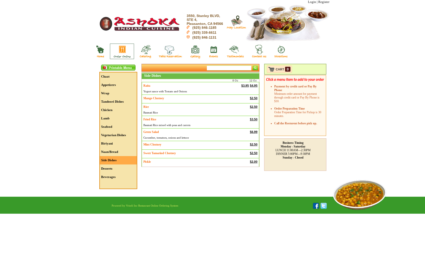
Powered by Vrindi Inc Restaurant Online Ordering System (145, 205)
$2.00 (254, 161)
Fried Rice (149, 119)
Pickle (147, 161)
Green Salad (151, 132)
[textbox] (229, 68)
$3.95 (245, 85)
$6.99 (254, 132)
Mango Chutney (153, 98)
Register (323, 2)
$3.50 (254, 119)
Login (312, 2)
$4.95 (254, 85)
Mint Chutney (152, 144)
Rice (146, 107)
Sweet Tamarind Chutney (159, 153)
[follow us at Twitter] (323, 208)
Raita (146, 85)
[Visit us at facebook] (316, 208)
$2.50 (254, 98)
